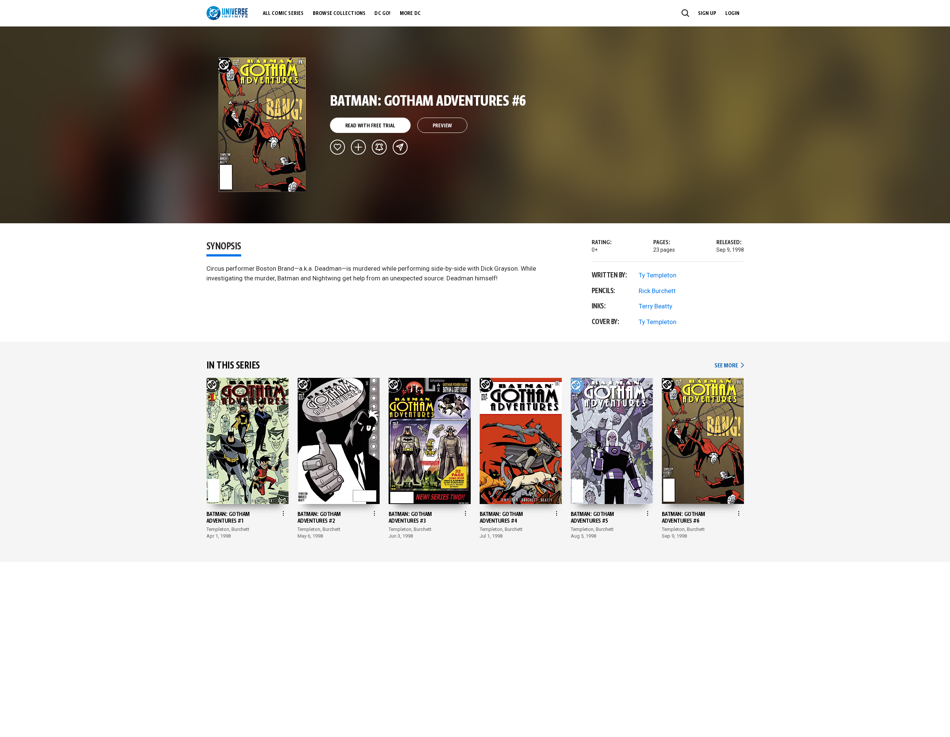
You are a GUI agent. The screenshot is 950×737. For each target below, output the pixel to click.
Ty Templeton (657, 275)
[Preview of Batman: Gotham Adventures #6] (262, 124)
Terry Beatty (655, 306)
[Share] (400, 147)
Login (732, 13)
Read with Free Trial (370, 125)
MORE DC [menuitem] (410, 13)
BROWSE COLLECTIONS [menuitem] (339, 13)
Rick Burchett (657, 291)
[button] (685, 13)
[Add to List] (358, 147)
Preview (442, 125)
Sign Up (707, 13)
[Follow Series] (379, 147)
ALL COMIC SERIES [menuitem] (283, 13)
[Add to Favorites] (337, 147)
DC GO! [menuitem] (382, 13)
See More (729, 366)
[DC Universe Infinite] (227, 13)
